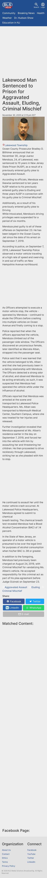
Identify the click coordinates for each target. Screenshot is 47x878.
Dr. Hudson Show (23, 17)
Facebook (15, 601)
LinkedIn (14, 607)
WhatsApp (35, 607)
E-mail (25, 614)
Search (36, 7)
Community (8, 13)
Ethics (5, 858)
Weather (7, 17)
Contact (6, 854)
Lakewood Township (16, 145)
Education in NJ (11, 22)
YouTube (31, 854)
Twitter (36, 601)
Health (40, 13)
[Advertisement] (23, 53)
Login (43, 7)
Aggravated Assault (16, 587)
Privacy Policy (8, 866)
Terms (5, 862)
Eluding (35, 587)
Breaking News (26, 13)
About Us (6, 850)
